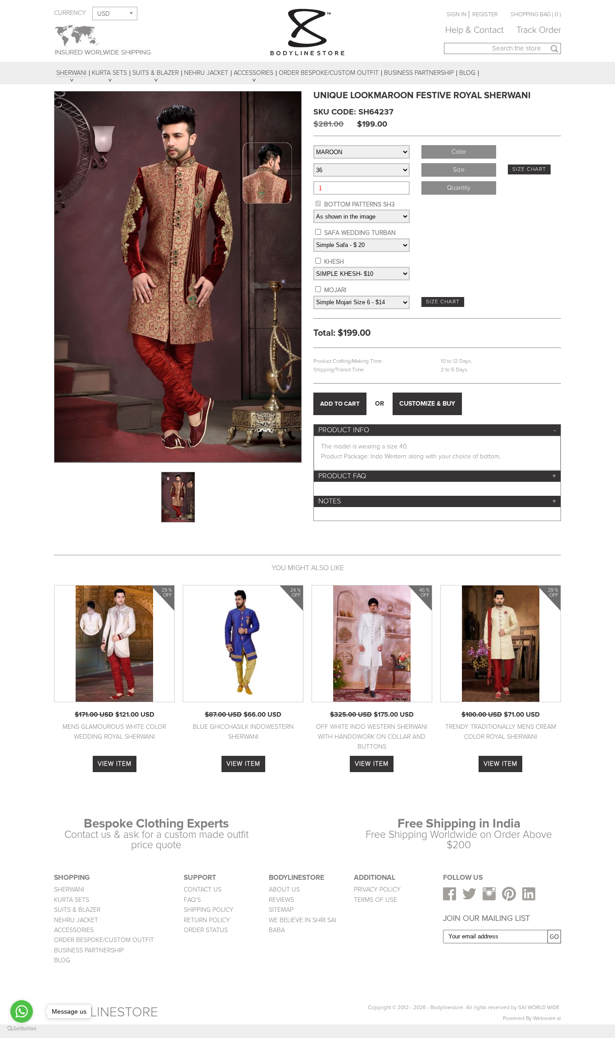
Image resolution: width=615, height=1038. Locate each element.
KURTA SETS (71, 900)
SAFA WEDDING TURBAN (360, 233)
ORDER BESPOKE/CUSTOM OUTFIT (104, 940)
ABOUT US (284, 889)
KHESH (334, 261)
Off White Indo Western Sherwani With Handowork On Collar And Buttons (371, 737)
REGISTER (485, 14)
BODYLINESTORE (106, 1012)
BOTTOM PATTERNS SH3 (359, 204)
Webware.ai (547, 1018)
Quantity (458, 188)
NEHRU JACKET (76, 920)
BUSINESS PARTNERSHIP (89, 950)
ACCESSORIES (74, 930)
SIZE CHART (529, 169)
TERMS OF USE (375, 900)
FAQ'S (192, 900)
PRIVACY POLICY (377, 889)
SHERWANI (69, 889)
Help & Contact (474, 30)
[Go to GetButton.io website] (21, 1029)
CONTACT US (203, 889)
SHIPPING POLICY (209, 910)
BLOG (62, 960)
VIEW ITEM (114, 764)
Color (459, 151)
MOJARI (335, 290)
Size (459, 170)
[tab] (437, 430)
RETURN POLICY (207, 920)
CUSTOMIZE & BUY (427, 403)
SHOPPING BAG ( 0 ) (536, 14)
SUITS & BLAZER (77, 910)
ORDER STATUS (206, 930)
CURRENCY (70, 13)
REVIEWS (281, 900)
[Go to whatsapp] (21, 1011)
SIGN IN (456, 14)
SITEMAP (281, 910)
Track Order (538, 30)
